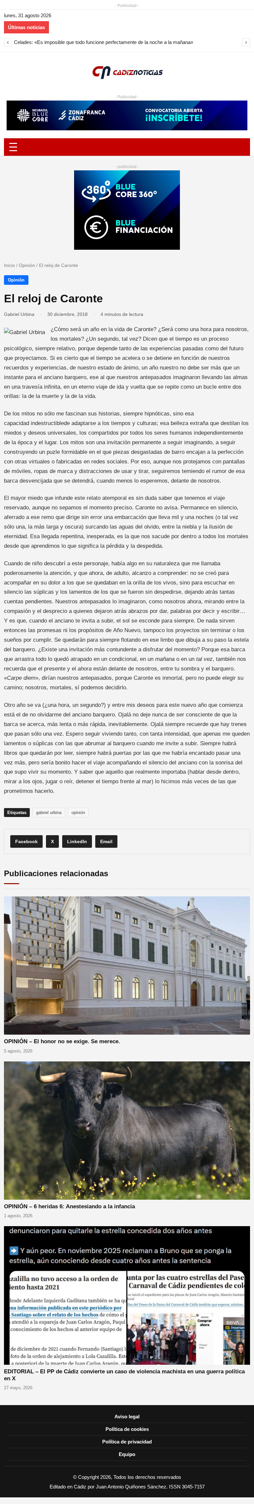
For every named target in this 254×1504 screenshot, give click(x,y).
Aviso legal (127, 1416)
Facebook (26, 841)
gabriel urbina (49, 812)
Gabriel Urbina (19, 314)
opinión (78, 812)
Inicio (9, 265)
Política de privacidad (127, 1441)
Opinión (27, 265)
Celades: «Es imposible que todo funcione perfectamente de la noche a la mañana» (103, 42)
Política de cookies (127, 1429)
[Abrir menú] (127, 147)
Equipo (127, 1454)
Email (106, 841)
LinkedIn (77, 841)
